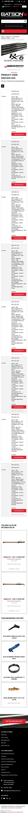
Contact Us (3, 756)
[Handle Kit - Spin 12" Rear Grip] (14, 584)
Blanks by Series (5, 38)
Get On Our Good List (14, 721)
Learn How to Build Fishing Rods (8, 761)
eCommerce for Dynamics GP (15, 812)
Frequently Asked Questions (7, 753)
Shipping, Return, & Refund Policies (9, 775)
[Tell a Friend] (2, 86)
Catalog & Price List (5, 772)
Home (2, 36)
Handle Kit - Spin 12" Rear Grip (14, 599)
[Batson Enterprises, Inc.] (14, 14)
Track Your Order (18, 4)
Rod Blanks (16, 36)
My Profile (3, 742)
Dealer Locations (5, 767)
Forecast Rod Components (14, 559)
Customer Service (7, 750)
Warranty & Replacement (7, 764)
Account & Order (6, 732)
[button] (16, 6)
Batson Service (7, 4)
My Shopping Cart (5, 740)
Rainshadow (14, 72)
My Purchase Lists (5, 745)
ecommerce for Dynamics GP (15, 807)
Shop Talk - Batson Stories (7, 759)
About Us (3, 769)
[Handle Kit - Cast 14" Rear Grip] (14, 542)
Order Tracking (4, 737)
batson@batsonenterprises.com (12, 790)
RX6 (13, 38)
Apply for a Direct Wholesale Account (14, 26)
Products (8, 36)
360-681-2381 (8, 787)
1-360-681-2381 (9, 1)
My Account (7, 6)
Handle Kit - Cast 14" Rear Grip (14, 557)
